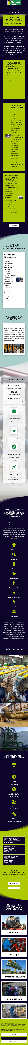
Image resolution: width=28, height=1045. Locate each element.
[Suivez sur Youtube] (18, 13)
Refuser (14, 1038)
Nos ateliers (14, 225)
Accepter (14, 1034)
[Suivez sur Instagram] (15, 13)
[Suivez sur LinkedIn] (10, 13)
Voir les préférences (14, 1041)
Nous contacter (14, 883)
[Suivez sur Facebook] (13, 13)
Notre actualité (14, 888)
